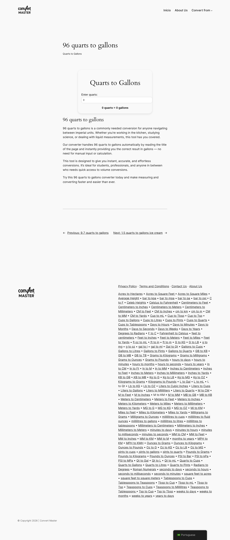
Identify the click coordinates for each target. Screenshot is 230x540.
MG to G (148, 408)
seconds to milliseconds (134, 473)
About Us (195, 286)
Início (167, 10)
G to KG (180, 342)
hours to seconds (169, 364)
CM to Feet (143, 311)
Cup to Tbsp (176, 315)
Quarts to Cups (190, 460)
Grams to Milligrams (193, 355)
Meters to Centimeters (136, 399)
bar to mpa (167, 298)
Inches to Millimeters (171, 373)
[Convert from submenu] (211, 10)
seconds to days (170, 469)
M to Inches (142, 395)
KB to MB (139, 377)
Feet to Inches (147, 337)
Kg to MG (183, 377)
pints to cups (127, 452)
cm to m (196, 311)
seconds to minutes (167, 473)
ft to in (154, 342)
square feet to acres (197, 473)
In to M (147, 368)
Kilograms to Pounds (162, 381)
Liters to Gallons (132, 390)
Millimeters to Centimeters (156, 425)
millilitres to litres (171, 421)
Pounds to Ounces (162, 456)
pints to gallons (148, 452)
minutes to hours (186, 430)
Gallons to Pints (154, 351)
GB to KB (201, 351)
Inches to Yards (198, 373)
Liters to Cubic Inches (173, 386)
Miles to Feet (127, 412)
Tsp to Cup (146, 491)
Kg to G (154, 377)
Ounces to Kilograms (188, 443)
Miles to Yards (177, 412)
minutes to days (161, 430)
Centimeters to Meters (166, 307)
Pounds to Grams (197, 452)
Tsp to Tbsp (165, 491)
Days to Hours (159, 324)
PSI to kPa (201, 456)
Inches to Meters (142, 373)
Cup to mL (157, 315)
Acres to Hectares (130, 294)
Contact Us (179, 286)
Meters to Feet (164, 399)
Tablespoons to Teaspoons (136, 482)
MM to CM (179, 434)
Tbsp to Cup (166, 482)
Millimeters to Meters (132, 430)
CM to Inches (163, 311)
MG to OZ (180, 408)
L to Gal (185, 381)
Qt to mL (170, 460)
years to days (165, 496)
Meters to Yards (129, 408)
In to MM (161, 368)
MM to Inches (127, 438)
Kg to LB (168, 377)
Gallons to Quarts (180, 351)
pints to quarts (173, 452)
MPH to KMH (134, 443)
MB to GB (189, 395)
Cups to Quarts (197, 320)
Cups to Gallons (129, 320)
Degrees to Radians (131, 333)
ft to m (167, 342)
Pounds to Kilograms (132, 456)
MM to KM (147, 438)
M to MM (174, 395)
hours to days (181, 359)
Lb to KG (134, 386)
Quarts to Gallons (72, 53)
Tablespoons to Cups (177, 478)
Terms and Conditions (154, 286)
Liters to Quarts (183, 390)
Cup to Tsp (195, 315)
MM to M (163, 438)
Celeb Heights (136, 302)
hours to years (194, 364)
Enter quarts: (89, 94)
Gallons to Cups (192, 346)
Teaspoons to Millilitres (171, 487)
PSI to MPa (125, 460)
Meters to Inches (189, 399)
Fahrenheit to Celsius (174, 333)
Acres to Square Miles (192, 294)
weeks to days (186, 491)
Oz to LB (181, 447)
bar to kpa (149, 298)
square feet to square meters (140, 478)
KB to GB (124, 377)
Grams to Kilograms (163, 355)
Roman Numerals (144, 469)
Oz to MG (196, 447)
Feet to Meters (170, 337)
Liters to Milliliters (158, 390)
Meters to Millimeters (188, 403)
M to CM (203, 390)
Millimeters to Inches (191, 425)
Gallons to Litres (129, 351)
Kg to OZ (199, 377)
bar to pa (184, 298)
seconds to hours (197, 469)
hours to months (143, 364)
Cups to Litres (152, 320)
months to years (183, 438)
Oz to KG (166, 447)
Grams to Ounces (130, 359)
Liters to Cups (200, 386)
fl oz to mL (140, 342)
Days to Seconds (143, 329)
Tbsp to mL (186, 482)
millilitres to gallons (144, 421)
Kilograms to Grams (131, 381)
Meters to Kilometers (132, 403)
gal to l (142, 346)
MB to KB (206, 395)
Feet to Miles (191, 337)
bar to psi (200, 298)
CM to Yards (138, 315)
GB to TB (140, 355)
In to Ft (134, 368)
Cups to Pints (174, 320)
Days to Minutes (184, 324)
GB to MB (124, 355)
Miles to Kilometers (152, 412)
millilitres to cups (173, 416)
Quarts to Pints (180, 465)
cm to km (181, 311)
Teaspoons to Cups (139, 487)
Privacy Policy (127, 286)
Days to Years (190, 329)
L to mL (199, 381)
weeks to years (142, 496)
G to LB (194, 342)
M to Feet (124, 395)
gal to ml (156, 346)
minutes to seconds (155, 434)
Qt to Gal (142, 460)
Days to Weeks (168, 329)
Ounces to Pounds (130, 447)
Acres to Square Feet (160, 294)
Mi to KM (197, 408)
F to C (152, 333)
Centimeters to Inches (133, 307)
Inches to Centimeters (185, 368)
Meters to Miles (160, 403)
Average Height (128, 298)
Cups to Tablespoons (132, 324)
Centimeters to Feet (194, 302)
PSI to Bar (184, 456)
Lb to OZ (149, 386)
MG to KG (164, 408)
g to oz (130, 346)
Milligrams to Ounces (144, 416)
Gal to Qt (172, 346)
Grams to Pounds (157, 359)
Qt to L (156, 460)
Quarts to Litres (156, 465)
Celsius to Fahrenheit (163, 302)
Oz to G (151, 447)
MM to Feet (196, 434)
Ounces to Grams (158, 443)
